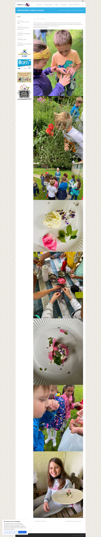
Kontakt (82, 535)
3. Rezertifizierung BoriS (22, 39)
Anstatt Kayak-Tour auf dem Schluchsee (73, 521)
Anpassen (7, 532)
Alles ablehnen (14, 532)
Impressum (73, 535)
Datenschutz (78, 535)
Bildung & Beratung (48, 4)
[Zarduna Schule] (22, 4)
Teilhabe (56, 4)
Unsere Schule (39, 4)
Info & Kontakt (63, 4)
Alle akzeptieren (22, 532)
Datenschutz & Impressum (74, 4)
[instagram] (82, 1)
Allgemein (43, 18)
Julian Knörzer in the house (40, 521)
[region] (15, 527)
